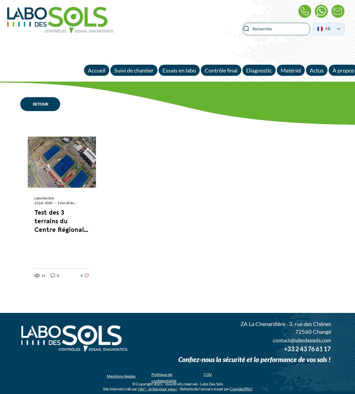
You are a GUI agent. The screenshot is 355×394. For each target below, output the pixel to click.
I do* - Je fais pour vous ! (158, 389)
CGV (208, 374)
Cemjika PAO (241, 389)
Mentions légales (121, 376)
